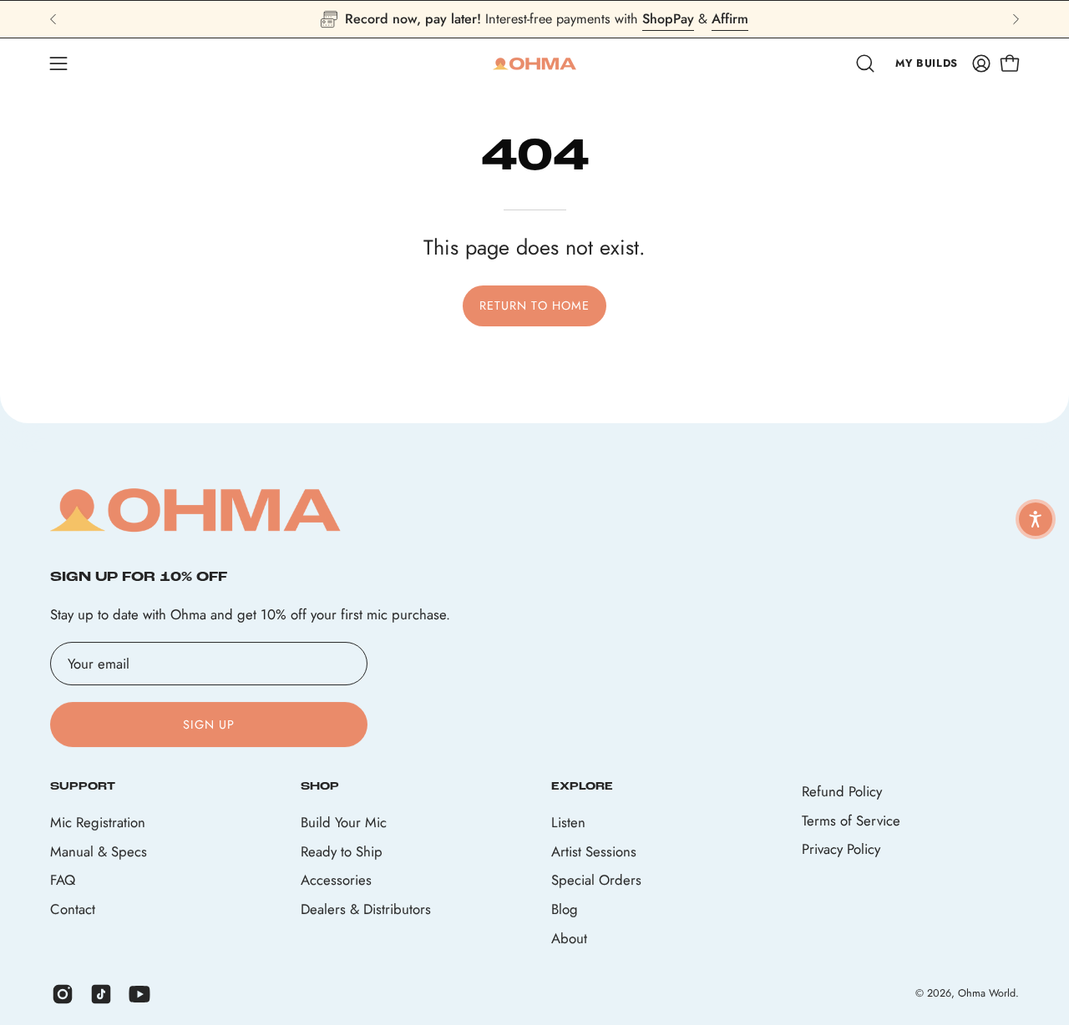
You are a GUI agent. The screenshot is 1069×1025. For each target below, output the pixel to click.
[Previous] (53, 19)
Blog (564, 909)
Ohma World (987, 994)
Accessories (336, 880)
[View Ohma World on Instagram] (62, 994)
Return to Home (534, 305)
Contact (72, 909)
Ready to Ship (342, 851)
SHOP (320, 786)
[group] (534, 19)
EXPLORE (582, 786)
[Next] (1015, 19)
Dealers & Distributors (366, 909)
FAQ (62, 880)
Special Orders (596, 880)
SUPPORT (82, 786)
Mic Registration (97, 822)
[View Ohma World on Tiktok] (101, 994)
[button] (865, 63)
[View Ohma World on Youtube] (139, 994)
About (569, 937)
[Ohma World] (534, 63)
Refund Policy (842, 791)
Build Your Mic (344, 822)
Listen (568, 822)
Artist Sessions (593, 851)
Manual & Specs (98, 851)
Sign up (209, 724)
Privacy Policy (841, 849)
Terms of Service (851, 820)
